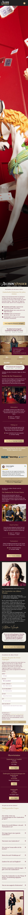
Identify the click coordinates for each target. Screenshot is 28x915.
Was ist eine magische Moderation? (12, 885)
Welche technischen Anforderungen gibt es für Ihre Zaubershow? (12, 868)
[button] (14, 767)
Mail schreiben (16, 351)
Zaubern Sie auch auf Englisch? (11, 862)
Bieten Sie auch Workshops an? (11, 855)
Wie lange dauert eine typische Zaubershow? (11, 834)
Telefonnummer (6, 689)
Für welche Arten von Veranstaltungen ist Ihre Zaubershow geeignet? (13, 817)
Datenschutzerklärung (17, 714)
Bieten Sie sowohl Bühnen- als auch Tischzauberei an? (12, 826)
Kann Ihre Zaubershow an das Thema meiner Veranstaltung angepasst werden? (13, 877)
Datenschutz (6, 713)
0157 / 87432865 (17, 350)
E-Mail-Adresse (6, 684)
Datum (4, 694)
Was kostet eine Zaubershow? (10, 841)
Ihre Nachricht (6, 704)
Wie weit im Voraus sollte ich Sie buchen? (11, 848)
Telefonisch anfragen (18, 349)
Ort (3, 699)
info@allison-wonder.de (19, 353)
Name (3, 673)
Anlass (4, 678)
